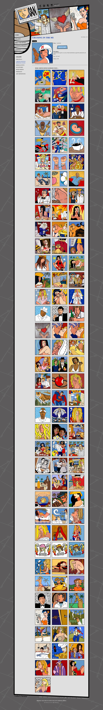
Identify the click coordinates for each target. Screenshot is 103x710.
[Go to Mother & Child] (59, 431)
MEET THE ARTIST (20, 42)
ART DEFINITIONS (20, 73)
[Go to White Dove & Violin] (76, 634)
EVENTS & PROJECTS (21, 46)
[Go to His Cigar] (59, 296)
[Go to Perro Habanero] (76, 482)
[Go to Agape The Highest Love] (76, 94)
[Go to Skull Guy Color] (76, 549)
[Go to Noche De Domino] (42, 448)
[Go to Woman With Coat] (59, 668)
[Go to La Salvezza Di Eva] (59, 381)
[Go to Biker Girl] (42, 145)
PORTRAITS (19, 71)
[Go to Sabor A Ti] (42, 533)
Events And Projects (53, 697)
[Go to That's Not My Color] (76, 583)
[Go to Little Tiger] (42, 398)
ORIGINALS (19, 59)
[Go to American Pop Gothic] (59, 111)
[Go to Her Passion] (42, 296)
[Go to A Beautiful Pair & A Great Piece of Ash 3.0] (59, 77)
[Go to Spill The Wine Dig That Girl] (59, 566)
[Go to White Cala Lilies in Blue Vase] (59, 634)
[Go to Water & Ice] (42, 634)
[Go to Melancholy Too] (42, 431)
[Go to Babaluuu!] (59, 128)
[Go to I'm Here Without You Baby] (76, 313)
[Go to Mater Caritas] (59, 415)
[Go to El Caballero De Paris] (42, 229)
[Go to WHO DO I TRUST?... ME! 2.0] (42, 651)
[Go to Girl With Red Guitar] (59, 263)
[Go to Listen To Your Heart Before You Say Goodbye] (76, 381)
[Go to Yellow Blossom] (76, 668)
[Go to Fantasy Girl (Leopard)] (76, 229)
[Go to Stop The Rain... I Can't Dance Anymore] (76, 566)
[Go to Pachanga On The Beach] (76, 465)
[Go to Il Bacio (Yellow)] (76, 330)
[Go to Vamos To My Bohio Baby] (76, 617)
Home (40, 697)
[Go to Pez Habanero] (42, 499)
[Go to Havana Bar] (76, 280)
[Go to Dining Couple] (59, 212)
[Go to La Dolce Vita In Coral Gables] (42, 381)
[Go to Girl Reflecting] (76, 246)
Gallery (61, 697)
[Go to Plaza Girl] (76, 499)
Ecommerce (51, 702)
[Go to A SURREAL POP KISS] (42, 94)
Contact (45, 697)
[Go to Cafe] (76, 145)
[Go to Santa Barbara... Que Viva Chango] (59, 533)
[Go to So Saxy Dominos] (42, 566)
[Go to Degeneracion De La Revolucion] (42, 212)
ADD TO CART (62, 47)
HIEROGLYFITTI (20, 65)
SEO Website (46, 702)
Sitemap (79, 698)
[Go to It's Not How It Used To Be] (76, 347)
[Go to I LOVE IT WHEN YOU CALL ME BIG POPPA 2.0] (42, 313)
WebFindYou (56, 702)
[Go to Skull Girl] (42, 549)
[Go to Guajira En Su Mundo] (76, 263)
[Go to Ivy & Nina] (42, 364)
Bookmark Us (85, 698)
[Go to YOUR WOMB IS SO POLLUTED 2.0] (42, 684)
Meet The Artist (72, 698)
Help (66, 697)
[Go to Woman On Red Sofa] (42, 668)
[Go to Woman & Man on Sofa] (76, 651)
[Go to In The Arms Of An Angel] (59, 347)
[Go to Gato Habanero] (59, 246)
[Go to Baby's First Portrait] (76, 128)
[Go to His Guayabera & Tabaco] (76, 296)
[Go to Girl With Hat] (42, 263)
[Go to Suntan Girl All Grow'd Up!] (42, 583)
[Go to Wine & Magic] (59, 651)
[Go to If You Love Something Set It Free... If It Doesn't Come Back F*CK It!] (42, 330)
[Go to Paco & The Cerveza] (42, 482)
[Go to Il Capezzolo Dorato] (42, 347)
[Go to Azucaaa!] (42, 128)
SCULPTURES (19, 67)
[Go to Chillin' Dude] (76, 178)
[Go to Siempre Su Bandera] (76, 533)
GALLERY (18, 39)
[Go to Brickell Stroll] (59, 145)
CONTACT (18, 50)
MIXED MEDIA (20, 69)
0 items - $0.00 (56, 5)
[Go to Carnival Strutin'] (42, 178)
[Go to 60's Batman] (42, 77)
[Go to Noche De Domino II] (59, 448)
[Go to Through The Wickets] (76, 600)
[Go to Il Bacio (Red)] (59, 330)
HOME (17, 35)
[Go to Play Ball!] (59, 499)
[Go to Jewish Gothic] (59, 364)
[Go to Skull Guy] (59, 549)
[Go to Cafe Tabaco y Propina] (42, 162)
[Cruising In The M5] (42, 62)
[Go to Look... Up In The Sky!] (59, 398)
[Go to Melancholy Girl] (76, 415)
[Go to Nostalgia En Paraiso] (76, 448)
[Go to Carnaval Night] (76, 162)
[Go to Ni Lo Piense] (76, 431)
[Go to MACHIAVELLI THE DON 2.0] (42, 415)
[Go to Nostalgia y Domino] (42, 465)
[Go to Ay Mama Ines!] (76, 111)
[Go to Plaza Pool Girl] (42, 516)
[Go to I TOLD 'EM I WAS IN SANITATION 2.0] (59, 313)
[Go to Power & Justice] (59, 516)
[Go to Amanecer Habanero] (42, 111)
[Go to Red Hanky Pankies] (76, 516)
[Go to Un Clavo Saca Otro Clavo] (59, 617)
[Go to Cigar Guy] (42, 195)
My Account (56, 4)
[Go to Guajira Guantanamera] (42, 280)
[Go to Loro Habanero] (76, 398)
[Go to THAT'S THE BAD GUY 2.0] (42, 600)
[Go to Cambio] (59, 162)
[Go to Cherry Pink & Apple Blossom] (59, 178)
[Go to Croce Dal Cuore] (59, 195)
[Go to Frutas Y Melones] (42, 246)
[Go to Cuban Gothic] (76, 195)
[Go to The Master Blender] (59, 600)
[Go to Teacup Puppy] (59, 583)
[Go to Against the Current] (59, 94)
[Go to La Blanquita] (76, 364)
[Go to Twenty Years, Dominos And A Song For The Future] (42, 617)
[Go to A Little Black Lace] (76, 77)
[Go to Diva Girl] (76, 212)
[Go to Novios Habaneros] (59, 465)
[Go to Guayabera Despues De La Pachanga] (59, 280)
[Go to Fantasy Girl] (59, 229)
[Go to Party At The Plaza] (59, 482)
